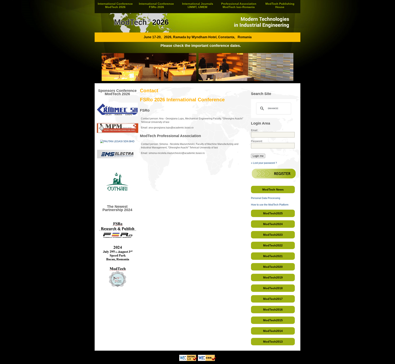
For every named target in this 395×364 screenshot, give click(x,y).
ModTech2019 (273, 277)
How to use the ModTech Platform (269, 204)
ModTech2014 (273, 331)
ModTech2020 (273, 266)
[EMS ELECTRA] (117, 157)
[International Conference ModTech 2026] (197, 31)
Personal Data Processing (265, 198)
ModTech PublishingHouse (279, 5)
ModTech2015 (273, 320)
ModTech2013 (273, 341)
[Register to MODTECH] (274, 177)
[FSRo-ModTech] (117, 296)
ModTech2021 (273, 256)
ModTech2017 (273, 298)
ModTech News (273, 189)
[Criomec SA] (117, 115)
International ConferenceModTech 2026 (115, 5)
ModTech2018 (273, 288)
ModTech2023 (273, 234)
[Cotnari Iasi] (117, 197)
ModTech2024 (273, 224)
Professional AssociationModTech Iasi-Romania (238, 5)
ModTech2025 (273, 213)
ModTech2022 (273, 245)
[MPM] (117, 132)
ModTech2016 (273, 309)
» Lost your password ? (264, 163)
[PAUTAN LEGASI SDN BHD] (117, 141)
